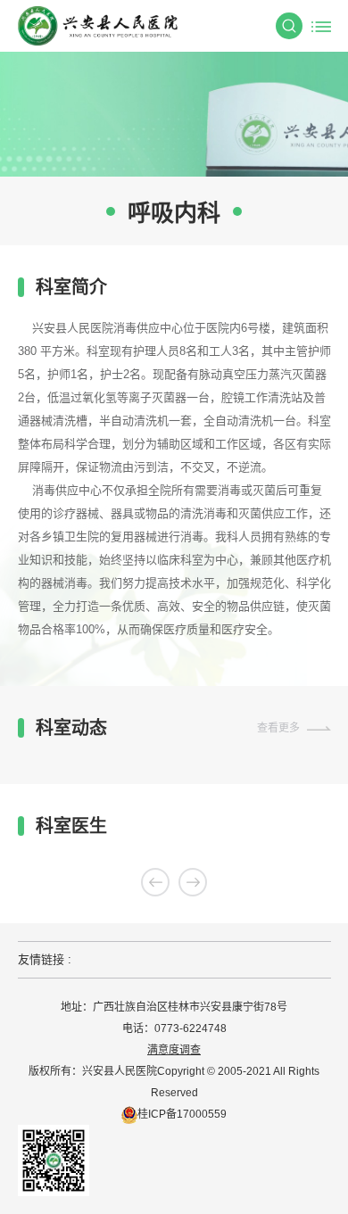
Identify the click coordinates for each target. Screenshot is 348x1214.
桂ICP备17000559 (182, 1114)
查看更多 (278, 728)
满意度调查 (174, 1050)
